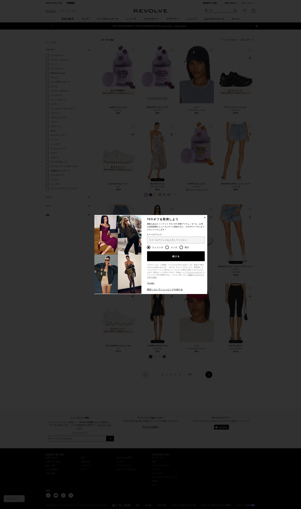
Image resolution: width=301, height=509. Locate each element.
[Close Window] (204, 217)
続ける (176, 256)
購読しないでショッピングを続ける (165, 289)
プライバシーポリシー (194, 272)
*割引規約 (150, 283)
